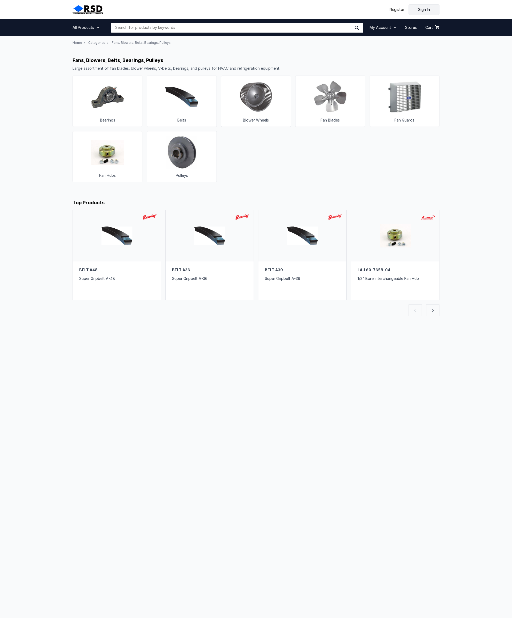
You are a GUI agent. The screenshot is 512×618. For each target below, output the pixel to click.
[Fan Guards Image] (404, 101)
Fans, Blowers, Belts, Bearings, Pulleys (141, 43)
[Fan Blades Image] (330, 101)
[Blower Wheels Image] (256, 101)
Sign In (424, 9)
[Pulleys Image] (181, 156)
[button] (87, 27)
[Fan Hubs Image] (107, 156)
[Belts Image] (181, 101)
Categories (96, 43)
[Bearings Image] (107, 101)
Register (397, 9)
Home (77, 43)
